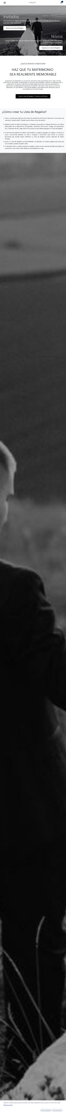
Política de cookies (7, 1105)
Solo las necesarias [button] (45, 1110)
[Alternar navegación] (4, 2)
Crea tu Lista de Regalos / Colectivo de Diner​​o (33, 96)
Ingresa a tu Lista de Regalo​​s (51, 48)
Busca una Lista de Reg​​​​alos (14, 28)
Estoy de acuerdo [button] (57, 1110)
